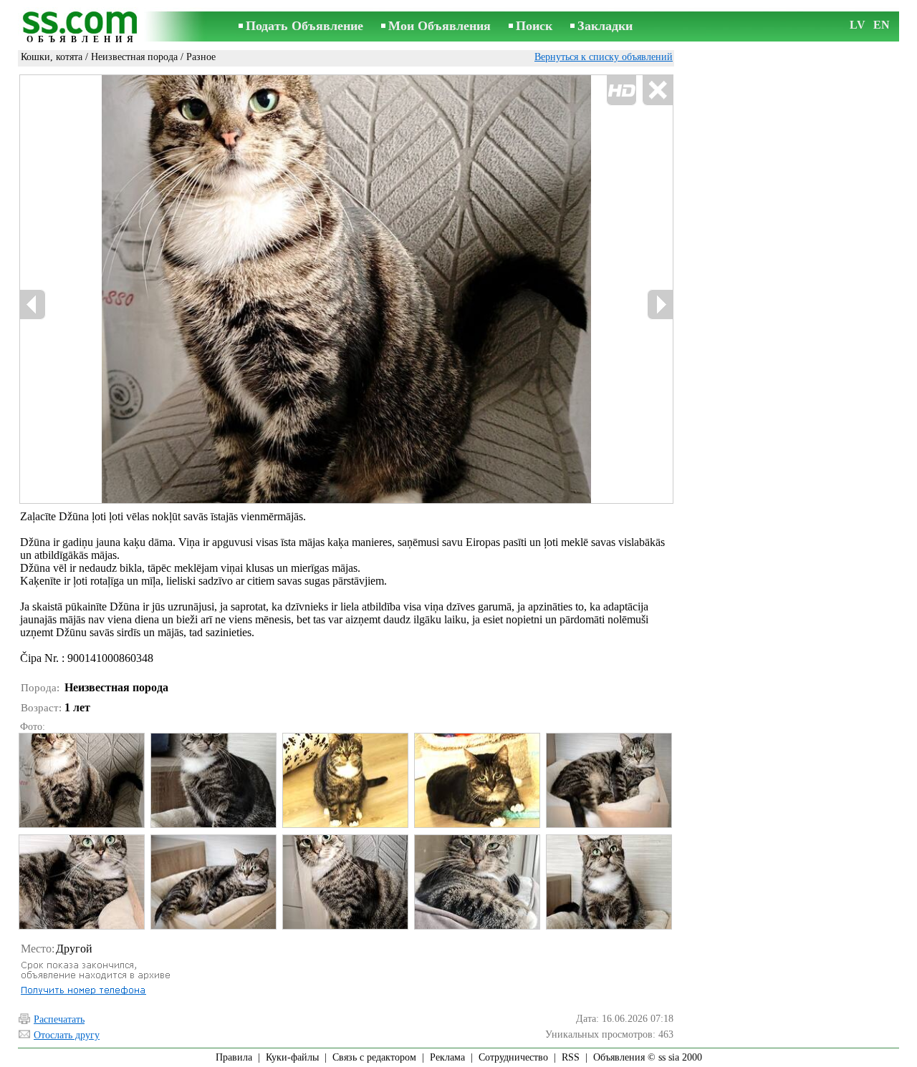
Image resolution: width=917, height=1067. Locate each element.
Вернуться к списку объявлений (603, 57)
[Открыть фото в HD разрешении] (346, 289)
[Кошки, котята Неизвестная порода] (81, 780)
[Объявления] (82, 27)
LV (857, 25)
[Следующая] (660, 304)
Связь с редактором (374, 1057)
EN (881, 25)
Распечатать (59, 1019)
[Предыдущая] (33, 304)
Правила (234, 1057)
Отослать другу (67, 1035)
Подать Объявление (304, 26)
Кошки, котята (51, 57)
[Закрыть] (657, 90)
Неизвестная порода (134, 57)
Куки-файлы (292, 1057)
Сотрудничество (513, 1057)
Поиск (534, 26)
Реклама (447, 1057)
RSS (571, 1057)
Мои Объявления (439, 26)
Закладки (605, 26)
